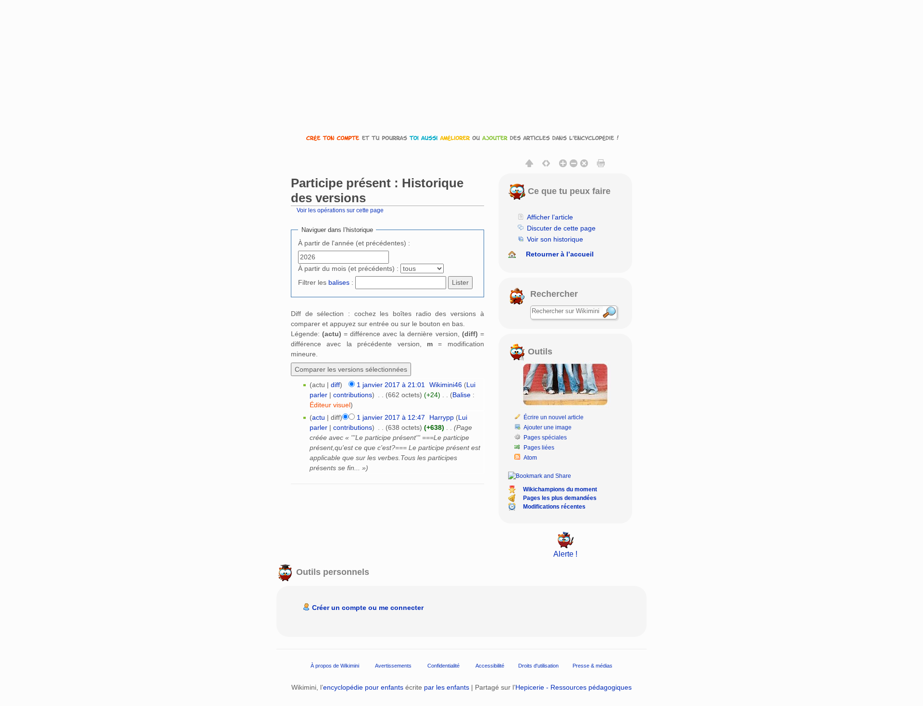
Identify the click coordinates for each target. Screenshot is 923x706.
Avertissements (393, 665)
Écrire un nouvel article (554, 417)
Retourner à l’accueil (560, 254)
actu (318, 417)
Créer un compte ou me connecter (368, 607)
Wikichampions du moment (560, 489)
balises (338, 282)
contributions (352, 395)
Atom (530, 457)
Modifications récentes (554, 506)
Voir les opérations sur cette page (340, 210)
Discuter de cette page (561, 228)
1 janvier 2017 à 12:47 (391, 417)
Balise (461, 395)
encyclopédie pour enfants (363, 687)
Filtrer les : (325, 282)
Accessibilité (489, 665)
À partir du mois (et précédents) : (348, 268)
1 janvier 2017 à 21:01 (391, 385)
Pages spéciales (545, 437)
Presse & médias (592, 665)
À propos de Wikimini (335, 665)
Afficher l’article (550, 217)
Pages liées (539, 447)
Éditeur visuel (330, 405)
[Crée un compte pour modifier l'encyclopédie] (461, 137)
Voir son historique (555, 239)
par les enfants (446, 687)
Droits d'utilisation (538, 665)
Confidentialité (443, 665)
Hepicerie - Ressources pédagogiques (573, 687)
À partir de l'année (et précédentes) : (354, 243)
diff (335, 385)
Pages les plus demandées (560, 498)
